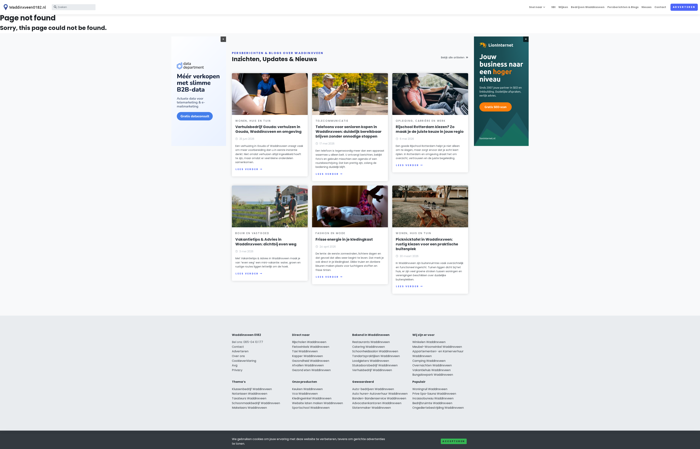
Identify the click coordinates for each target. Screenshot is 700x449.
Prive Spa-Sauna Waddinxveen (434, 394)
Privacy (237, 370)
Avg (234, 365)
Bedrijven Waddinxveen (587, 7)
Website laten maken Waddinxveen (317, 403)
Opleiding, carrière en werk (421, 121)
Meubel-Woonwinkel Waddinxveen (437, 347)
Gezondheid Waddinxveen (310, 361)
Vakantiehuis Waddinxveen (431, 370)
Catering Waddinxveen (368, 347)
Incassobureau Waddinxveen (433, 398)
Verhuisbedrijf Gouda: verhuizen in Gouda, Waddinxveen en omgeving (268, 129)
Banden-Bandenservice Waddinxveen (379, 398)
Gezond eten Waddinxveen (311, 370)
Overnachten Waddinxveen (432, 365)
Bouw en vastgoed (252, 233)
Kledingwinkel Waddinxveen (311, 398)
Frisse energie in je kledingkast (344, 239)
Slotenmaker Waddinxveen (371, 408)
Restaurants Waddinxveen (371, 342)
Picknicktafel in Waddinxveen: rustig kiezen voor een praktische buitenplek (427, 244)
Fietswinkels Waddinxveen (310, 347)
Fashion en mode (330, 233)
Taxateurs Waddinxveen (249, 398)
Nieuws (646, 7)
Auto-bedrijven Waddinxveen (373, 389)
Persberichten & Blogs (623, 7)
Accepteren (453, 441)
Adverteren (684, 7)
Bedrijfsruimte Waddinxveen (432, 403)
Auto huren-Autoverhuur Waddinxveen (380, 394)
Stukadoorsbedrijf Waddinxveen (375, 365)
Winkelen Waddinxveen (429, 342)
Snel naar (535, 7)
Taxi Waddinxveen (305, 351)
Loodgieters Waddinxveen (370, 361)
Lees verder (247, 169)
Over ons (238, 356)
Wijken (563, 7)
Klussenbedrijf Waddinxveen (252, 389)
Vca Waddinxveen (305, 394)
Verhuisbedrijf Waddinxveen (372, 370)
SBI (553, 7)
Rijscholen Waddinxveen (309, 342)
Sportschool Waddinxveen (311, 408)
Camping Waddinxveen (429, 361)
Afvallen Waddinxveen (308, 365)
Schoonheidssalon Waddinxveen (375, 351)
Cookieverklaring (244, 361)
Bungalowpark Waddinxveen (432, 375)
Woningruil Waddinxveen (429, 389)
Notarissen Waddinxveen (249, 394)
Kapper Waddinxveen (307, 356)
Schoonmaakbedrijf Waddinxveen (256, 403)
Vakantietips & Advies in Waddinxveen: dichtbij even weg (265, 242)
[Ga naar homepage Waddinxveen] (24, 7)
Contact (660, 7)
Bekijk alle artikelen (452, 57)
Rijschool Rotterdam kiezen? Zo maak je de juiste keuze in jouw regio (430, 129)
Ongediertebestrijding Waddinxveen (438, 408)
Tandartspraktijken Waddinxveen (376, 356)
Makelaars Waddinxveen (249, 408)
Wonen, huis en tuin (253, 121)
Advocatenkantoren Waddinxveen (376, 403)
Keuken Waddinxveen (307, 389)
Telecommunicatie (332, 121)
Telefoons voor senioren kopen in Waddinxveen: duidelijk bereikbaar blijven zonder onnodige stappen (349, 131)
